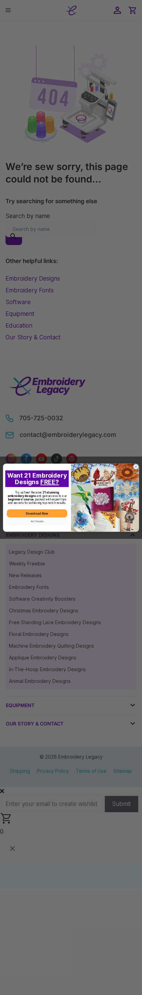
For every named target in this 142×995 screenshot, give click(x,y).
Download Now (37, 513)
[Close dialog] (136, 466)
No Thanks (37, 521)
